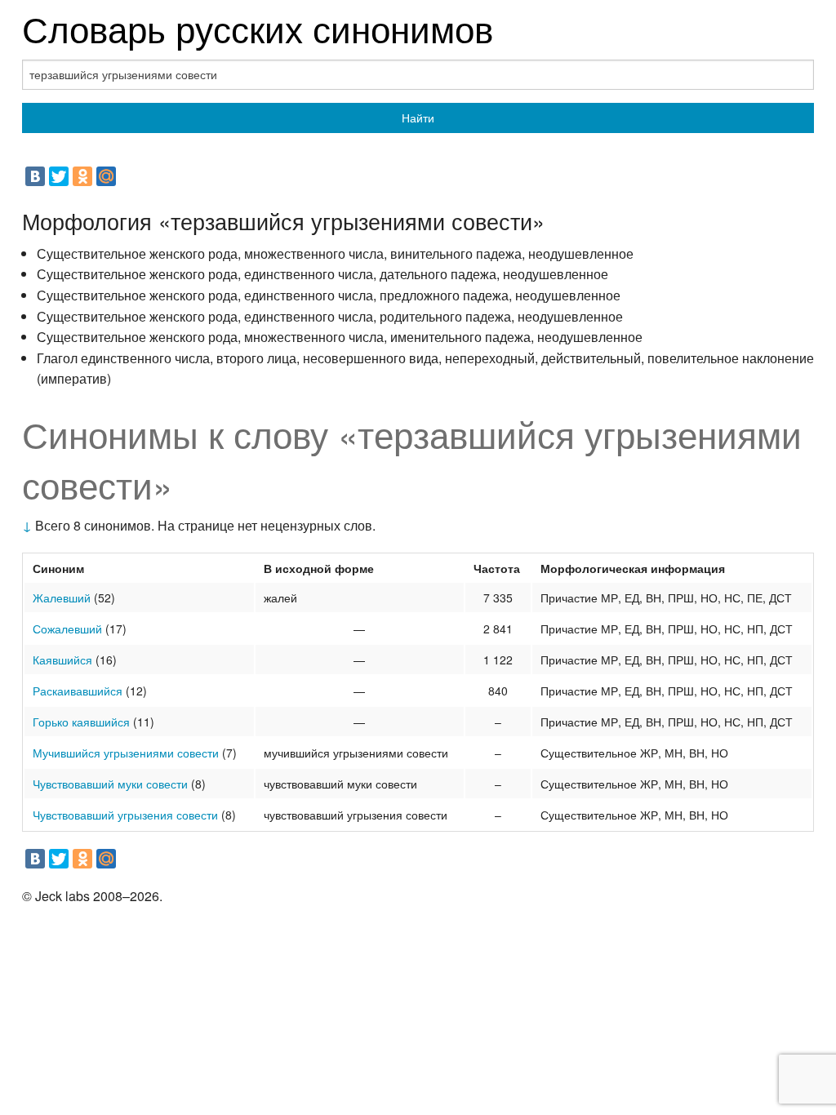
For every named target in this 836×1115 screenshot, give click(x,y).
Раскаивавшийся (77, 690)
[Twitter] (59, 176)
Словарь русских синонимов (257, 27)
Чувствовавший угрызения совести (125, 814)
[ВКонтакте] (35, 176)
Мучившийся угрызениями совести (126, 752)
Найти (418, 117)
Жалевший (62, 597)
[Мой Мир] (106, 176)
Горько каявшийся (81, 721)
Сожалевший (67, 628)
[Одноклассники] (82, 176)
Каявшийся (62, 659)
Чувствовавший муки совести (110, 783)
